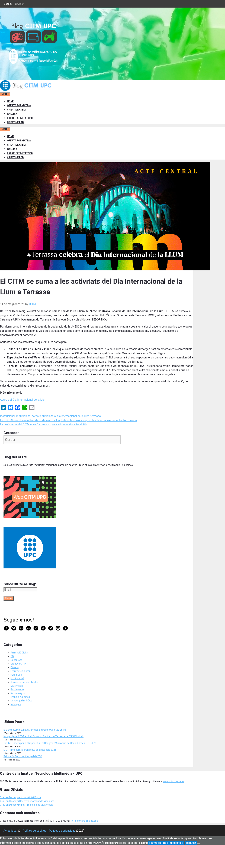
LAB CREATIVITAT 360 (20, 118)
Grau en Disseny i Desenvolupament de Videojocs (27, 801)
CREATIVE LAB (15, 122)
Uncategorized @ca (21, 700)
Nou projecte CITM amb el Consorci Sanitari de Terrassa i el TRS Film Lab (43, 736)
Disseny (15, 667)
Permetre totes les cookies (166, 842)
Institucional (7, 416)
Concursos (16, 660)
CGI (12, 656)
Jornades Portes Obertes (24, 682)
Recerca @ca (18, 693)
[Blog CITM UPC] (26, 90)
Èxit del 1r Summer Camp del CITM (23, 756)
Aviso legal (10, 830)
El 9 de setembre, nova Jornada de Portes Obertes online (35, 729)
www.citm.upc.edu (173, 781)
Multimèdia (17, 685)
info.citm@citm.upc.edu (85, 820)
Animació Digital (19, 652)
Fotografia (16, 674)
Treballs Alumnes (20, 696)
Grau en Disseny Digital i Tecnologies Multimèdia (26, 804)
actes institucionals (44, 416)
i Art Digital (35, 797)
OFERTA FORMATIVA (19, 105)
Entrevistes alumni (21, 671)
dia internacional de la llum (73, 416)
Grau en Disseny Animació (14, 797)
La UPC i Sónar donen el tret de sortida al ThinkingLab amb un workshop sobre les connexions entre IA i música (68, 420)
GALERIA (12, 113)
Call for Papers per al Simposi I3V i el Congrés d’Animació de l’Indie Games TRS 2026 (50, 743)
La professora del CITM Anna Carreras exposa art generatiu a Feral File (43, 424)
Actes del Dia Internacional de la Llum (23, 399)
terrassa (96, 416)
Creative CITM (18, 663)
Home (10, 101)
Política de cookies (34, 830)
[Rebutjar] (198, 843)
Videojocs (16, 704)
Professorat (17, 689)
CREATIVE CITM (16, 109)
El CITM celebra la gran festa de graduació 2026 (30, 749)
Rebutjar (191, 842)
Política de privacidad (62, 830)
